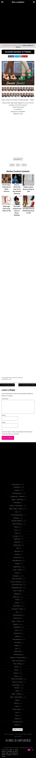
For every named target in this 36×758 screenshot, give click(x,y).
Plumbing (17, 642)
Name (4, 415)
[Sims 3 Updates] (18, 740)
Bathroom (17, 539)
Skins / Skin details (16, 697)
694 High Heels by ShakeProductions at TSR (28, 211)
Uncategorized (17, 722)
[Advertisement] (18, 24)
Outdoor (17, 563)
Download (17, 159)
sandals (12, 165)
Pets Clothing (17, 664)
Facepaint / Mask (17, 609)
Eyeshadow (16, 606)
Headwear (16, 487)
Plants (16, 667)
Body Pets (17, 651)
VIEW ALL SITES (17, 729)
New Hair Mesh (17, 579)
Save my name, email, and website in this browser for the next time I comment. (17, 433)
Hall (17, 548)
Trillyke (24, 165)
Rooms (16, 673)
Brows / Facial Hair (16, 505)
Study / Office (17, 570)
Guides (17, 573)
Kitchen (17, 554)
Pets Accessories (17, 661)
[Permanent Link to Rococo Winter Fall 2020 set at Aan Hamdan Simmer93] (17, 182)
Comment (5, 399)
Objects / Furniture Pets (17, 657)
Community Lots (17, 584)
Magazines (17, 594)
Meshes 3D (16, 618)
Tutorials (17, 718)
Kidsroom (17, 551)
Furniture (16, 536)
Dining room (17, 545)
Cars (16, 512)
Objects (15, 624)
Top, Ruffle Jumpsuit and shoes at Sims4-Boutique (17, 211)
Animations (17, 502)
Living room (17, 557)
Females (16, 688)
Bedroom (17, 542)
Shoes (8, 45)
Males (17, 691)
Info (33, 749)
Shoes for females (16, 45)
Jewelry (16, 490)
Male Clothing (16, 524)
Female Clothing (16, 521)
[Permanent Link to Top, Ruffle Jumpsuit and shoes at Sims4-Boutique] (17, 204)
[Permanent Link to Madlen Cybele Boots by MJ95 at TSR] (28, 185)
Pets (16, 648)
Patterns (16, 645)
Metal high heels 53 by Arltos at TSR (6, 209)
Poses (16, 670)
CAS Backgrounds (16, 515)
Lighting (17, 636)
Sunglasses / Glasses (17, 496)
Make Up (16, 597)
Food (16, 533)
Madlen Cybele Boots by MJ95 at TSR (28, 189)
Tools (16, 712)
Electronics (17, 633)
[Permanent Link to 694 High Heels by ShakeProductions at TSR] (28, 206)
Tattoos (16, 703)
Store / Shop (17, 591)
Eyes (15, 530)
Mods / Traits (16, 621)
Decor (17, 630)
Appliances (17, 627)
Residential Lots (16, 587)
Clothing (15, 518)
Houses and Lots (15, 582)
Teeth (16, 706)
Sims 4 (18, 165)
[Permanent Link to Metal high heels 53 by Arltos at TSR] (6, 204)
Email (4, 422)
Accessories (15, 484)
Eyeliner (16, 603)
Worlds (16, 725)
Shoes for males (17, 682)
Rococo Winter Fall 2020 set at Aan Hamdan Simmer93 (17, 189)
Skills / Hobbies (17, 694)
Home (4, 45)
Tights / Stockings (17, 499)
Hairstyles (15, 576)
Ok (29, 749)
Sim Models (16, 685)
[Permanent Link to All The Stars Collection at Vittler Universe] (6, 182)
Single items (17, 567)
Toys (16, 715)
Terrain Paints (16, 709)
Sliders (17, 700)
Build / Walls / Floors (16, 509)
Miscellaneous (16, 493)
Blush (17, 599)
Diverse (16, 527)
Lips (16, 612)
